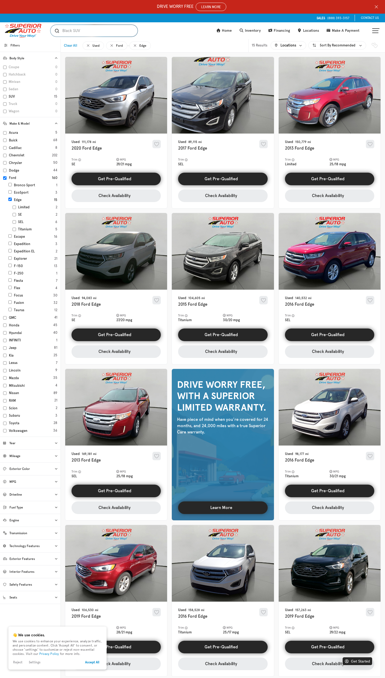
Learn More (221, 507)
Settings (35, 662)
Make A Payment (345, 30)
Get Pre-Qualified (114, 178)
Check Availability (114, 195)
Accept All (92, 662)
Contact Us (370, 18)
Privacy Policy (49, 654)
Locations (310, 30)
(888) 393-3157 (333, 18)
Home (226, 30)
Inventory (252, 30)
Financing (281, 30)
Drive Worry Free (189, 6)
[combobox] (89, 30)
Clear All (70, 45)
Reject (18, 662)
